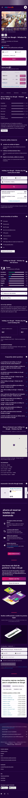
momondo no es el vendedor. (9, 731)
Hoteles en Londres (7, 695)
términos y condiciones (22, 666)
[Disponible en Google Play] (4, 788)
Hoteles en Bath (6, 703)
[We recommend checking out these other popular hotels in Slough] (26, 484)
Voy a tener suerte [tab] (7, 689)
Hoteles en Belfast (6, 705)
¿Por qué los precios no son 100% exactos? (12, 736)
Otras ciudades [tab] (6, 686)
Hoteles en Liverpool (7, 707)
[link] (14, 553)
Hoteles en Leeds (6, 701)
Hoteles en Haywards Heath (9, 709)
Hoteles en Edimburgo (7, 697)
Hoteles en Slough (17, 743)
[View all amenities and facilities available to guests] (26, 217)
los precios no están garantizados (8, 727)
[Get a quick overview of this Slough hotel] (26, 98)
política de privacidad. (8, 668)
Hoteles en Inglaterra (9, 743)
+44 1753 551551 (5, 45)
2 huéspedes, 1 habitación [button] (9, 55)
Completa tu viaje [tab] (18, 689)
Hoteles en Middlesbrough (8, 699)
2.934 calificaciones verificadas (15, 47)
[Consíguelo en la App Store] (12, 788)
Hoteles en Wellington (7, 714)
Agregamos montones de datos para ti (11, 734)
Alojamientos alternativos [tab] (18, 686)
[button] (2, 7)
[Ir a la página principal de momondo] (9, 7)
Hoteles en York (6, 711)
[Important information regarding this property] (26, 322)
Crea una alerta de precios (12, 546)
